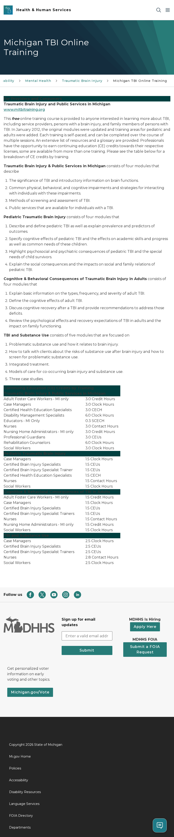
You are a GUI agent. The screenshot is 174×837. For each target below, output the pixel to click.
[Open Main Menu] (167, 10)
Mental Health (38, 81)
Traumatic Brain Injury (82, 81)
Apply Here (145, 627)
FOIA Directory (21, 816)
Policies (15, 768)
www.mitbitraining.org (24, 109)
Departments (20, 827)
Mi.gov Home (20, 756)
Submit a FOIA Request (145, 649)
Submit (87, 650)
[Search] (158, 10)
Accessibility (18, 780)
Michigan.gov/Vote (30, 692)
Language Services (24, 804)
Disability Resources (25, 792)
